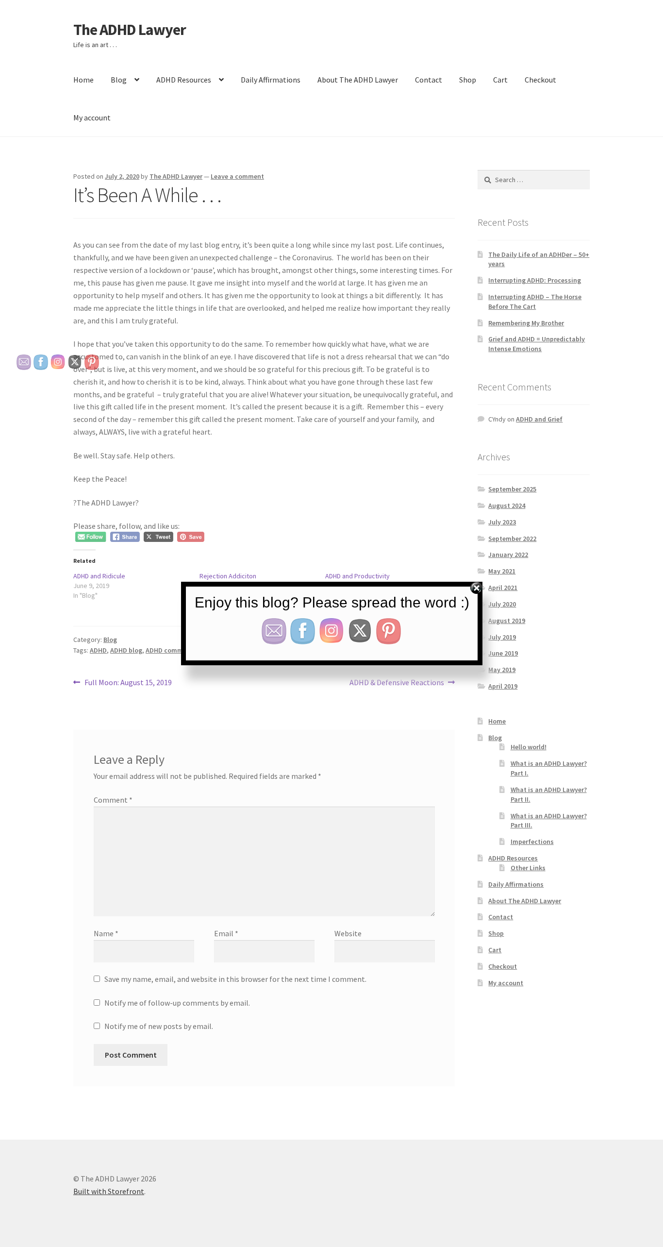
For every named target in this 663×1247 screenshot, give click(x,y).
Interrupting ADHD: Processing (534, 280)
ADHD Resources (183, 79)
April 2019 (502, 686)
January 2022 (508, 554)
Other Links (528, 867)
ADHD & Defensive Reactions (396, 683)
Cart (500, 79)
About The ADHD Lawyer (357, 79)
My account (92, 117)
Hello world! (529, 746)
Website (348, 933)
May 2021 (501, 571)
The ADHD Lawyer (129, 29)
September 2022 (512, 538)
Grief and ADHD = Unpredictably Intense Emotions (536, 344)
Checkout (540, 79)
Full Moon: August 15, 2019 (128, 683)
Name (106, 933)
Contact (428, 79)
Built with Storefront (108, 1191)
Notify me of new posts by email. (158, 1026)
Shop (467, 79)
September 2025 (512, 489)
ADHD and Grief (539, 419)
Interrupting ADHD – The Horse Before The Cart (534, 301)
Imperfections (532, 841)
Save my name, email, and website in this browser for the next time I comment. (235, 979)
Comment (113, 800)
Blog (119, 79)
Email (226, 933)
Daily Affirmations (270, 79)
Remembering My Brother (526, 323)
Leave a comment (237, 176)
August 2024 (506, 505)
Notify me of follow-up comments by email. (177, 1003)
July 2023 (502, 522)
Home (83, 79)
